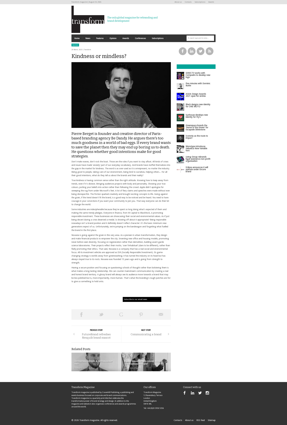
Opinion (75, 45)
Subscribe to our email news (135, 299)
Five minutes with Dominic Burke (198, 84)
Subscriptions (200, 2)
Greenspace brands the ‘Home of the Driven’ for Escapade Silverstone (197, 127)
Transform (87, 49)
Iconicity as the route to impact (197, 137)
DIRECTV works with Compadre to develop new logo (198, 75)
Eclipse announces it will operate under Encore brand (197, 169)
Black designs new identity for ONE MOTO (198, 105)
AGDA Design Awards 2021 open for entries (196, 95)
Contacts (188, 2)
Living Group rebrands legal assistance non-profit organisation (198, 159)
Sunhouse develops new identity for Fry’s (197, 116)
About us (178, 2)
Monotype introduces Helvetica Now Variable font (196, 148)
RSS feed (200, 420)
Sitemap (212, 420)
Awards (211, 2)
